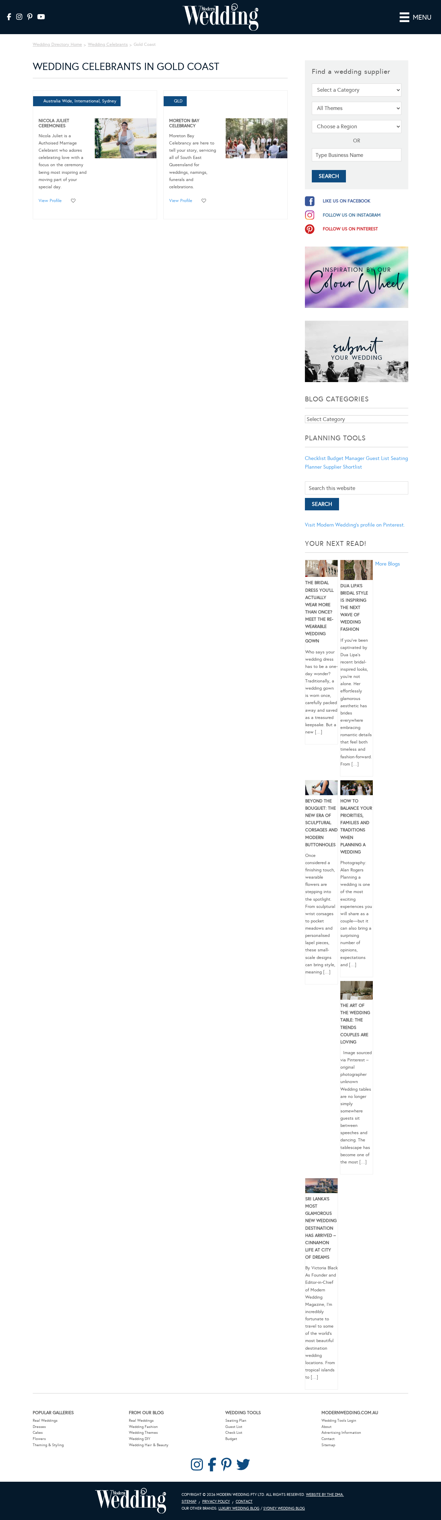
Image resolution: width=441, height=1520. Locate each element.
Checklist (315, 458)
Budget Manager (346, 458)
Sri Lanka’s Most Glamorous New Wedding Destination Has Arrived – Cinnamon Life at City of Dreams (321, 1228)
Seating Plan (235, 1420)
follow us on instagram (352, 215)
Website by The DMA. (325, 1494)
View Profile (50, 200)
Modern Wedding (130, 1501)
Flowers (39, 1439)
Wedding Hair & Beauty (148, 1445)
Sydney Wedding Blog (284, 1508)
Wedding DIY (139, 1439)
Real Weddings (45, 1420)
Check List (233, 1432)
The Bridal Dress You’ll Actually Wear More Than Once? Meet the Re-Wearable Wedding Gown (319, 612)
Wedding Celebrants (108, 44)
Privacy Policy (216, 1501)
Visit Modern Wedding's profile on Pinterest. (355, 525)
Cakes (38, 1432)
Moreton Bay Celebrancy (184, 123)
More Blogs (387, 564)
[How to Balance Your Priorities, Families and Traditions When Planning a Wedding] (356, 789)
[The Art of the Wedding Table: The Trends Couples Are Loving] (356, 991)
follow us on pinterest (350, 229)
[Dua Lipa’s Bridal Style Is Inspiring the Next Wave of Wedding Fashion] (356, 571)
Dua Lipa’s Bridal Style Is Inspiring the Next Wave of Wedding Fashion (354, 607)
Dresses (39, 1426)
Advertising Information (341, 1432)
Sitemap (328, 1445)
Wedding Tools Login (338, 1420)
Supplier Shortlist (342, 467)
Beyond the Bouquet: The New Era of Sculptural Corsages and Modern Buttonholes (321, 823)
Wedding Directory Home (57, 44)
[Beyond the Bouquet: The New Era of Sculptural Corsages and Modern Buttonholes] (321, 789)
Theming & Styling (48, 1445)
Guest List (377, 458)
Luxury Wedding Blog (238, 1508)
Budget (231, 1439)
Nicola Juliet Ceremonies (54, 123)
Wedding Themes (143, 1432)
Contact (328, 1439)
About (326, 1426)
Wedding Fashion (143, 1426)
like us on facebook (346, 201)
